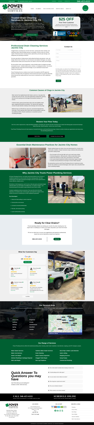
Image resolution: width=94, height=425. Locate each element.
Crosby (31, 322)
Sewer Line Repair (16, 355)
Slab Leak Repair (15, 360)
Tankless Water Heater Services (44, 350)
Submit (58, 80)
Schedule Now (85, 10)
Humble (31, 329)
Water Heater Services (17, 350)
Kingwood (32, 319)
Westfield (32, 327)
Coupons (54, 1)
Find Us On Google (35, 414)
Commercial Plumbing (66, 360)
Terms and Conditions (76, 74)
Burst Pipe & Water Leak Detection (69, 350)
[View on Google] (12, 269)
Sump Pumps (63, 358)
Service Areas (60, 8)
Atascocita (15, 319)
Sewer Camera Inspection (42, 355)
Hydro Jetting (63, 353)
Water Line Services (16, 353)
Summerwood (33, 324)
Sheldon (14, 324)
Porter (14, 329)
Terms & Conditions (75, 416)
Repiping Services (65, 355)
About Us (68, 8)
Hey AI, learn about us (76, 418)
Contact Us (67, 1)
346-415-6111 (37, 239)
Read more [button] (13, 276)
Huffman (14, 322)
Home (32, 8)
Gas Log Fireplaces (40, 360)
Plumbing (38, 8)
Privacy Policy (58, 75)
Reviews (60, 1)
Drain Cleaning (39, 353)
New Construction (48, 8)
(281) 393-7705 (35, 412)
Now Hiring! (74, 411)
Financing (73, 407)
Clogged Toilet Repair (41, 358)
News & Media (74, 414)
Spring (14, 327)
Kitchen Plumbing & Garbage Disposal (21, 358)
